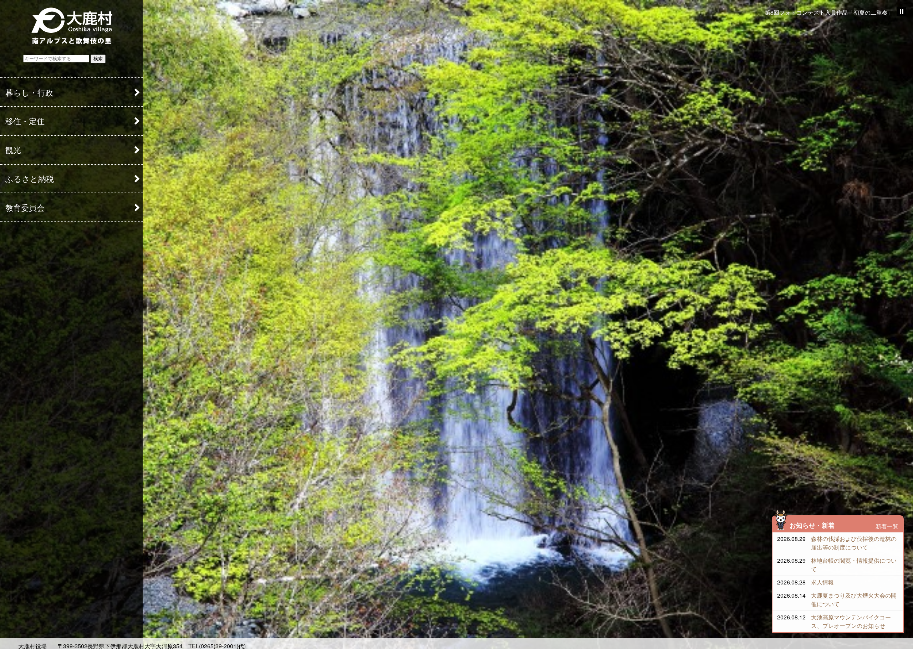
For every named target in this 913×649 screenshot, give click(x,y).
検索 (98, 58)
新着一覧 (887, 526)
